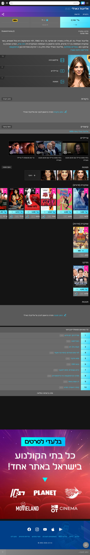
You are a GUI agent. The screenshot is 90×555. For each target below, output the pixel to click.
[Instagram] (37, 529)
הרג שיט (21, 43)
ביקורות (85, 14)
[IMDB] (15, 20)
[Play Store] (61, 529)
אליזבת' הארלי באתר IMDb (78, 131)
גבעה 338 (75, 364)
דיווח (71, 536)
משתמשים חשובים (49, 536)
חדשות (77, 14)
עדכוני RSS (63, 536)
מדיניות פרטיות (24, 536)
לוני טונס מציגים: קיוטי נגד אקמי (66, 352)
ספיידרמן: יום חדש (72, 335)
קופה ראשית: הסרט (71, 387)
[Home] (82, 3)
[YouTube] (45, 529)
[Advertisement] (45, 91)
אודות (77, 536)
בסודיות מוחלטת (71, 47)
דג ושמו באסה (73, 381)
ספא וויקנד (75, 358)
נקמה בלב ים (74, 347)
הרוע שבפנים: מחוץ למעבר (68, 370)
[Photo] (80, 175)
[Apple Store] (53, 529)
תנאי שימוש (36, 536)
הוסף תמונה (7, 167)
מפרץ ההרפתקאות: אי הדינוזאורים (65, 375)
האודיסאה (75, 341)
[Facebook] (29, 529)
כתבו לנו (14, 536)
